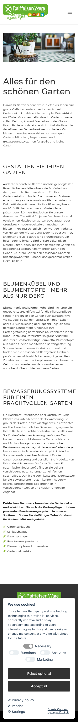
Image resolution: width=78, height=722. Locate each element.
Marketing (45, 659)
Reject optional (39, 673)
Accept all (39, 686)
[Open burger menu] (70, 12)
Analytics (59, 653)
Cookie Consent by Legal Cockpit (58, 711)
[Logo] (25, 12)
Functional (29, 653)
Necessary (43, 646)
